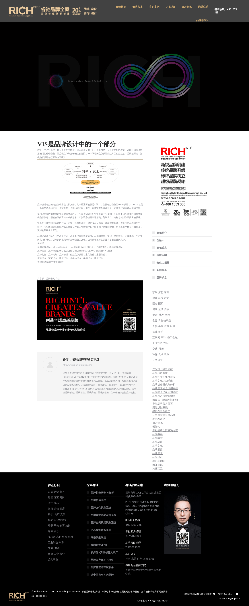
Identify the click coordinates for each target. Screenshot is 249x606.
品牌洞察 (157, 449)
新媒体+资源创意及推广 (166, 400)
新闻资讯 (162, 270)
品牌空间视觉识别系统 (165, 388)
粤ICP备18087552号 (157, 600)
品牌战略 (157, 442)
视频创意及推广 (161, 411)
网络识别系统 (160, 407)
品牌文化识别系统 (162, 381)
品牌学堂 (162, 277)
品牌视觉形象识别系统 (165, 392)
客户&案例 (158, 461)
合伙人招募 (163, 262)
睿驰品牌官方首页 (162, 403)
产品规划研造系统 (162, 369)
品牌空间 (157, 453)
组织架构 (162, 255)
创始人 (160, 240)
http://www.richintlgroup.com (77, 365)
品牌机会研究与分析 (163, 384)
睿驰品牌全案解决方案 (165, 430)
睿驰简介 (162, 233)
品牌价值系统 (160, 373)
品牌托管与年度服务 (163, 377)
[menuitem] (120, 7)
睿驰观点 (162, 247)
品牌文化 (157, 445)
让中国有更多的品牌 (163, 415)
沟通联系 (157, 468)
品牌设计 (157, 457)
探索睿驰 (157, 423)
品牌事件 (157, 434)
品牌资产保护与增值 (163, 396)
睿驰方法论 (158, 419)
